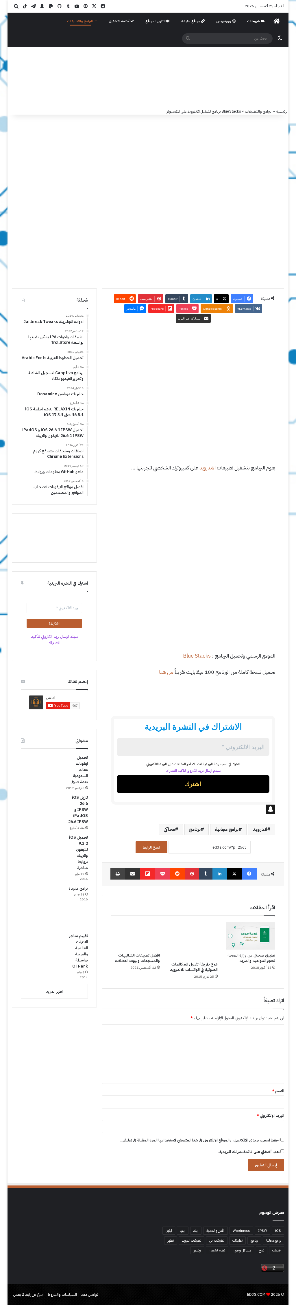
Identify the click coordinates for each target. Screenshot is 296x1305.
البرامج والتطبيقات (80, 21)
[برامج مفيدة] (42, 907)
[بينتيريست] (192, 874)
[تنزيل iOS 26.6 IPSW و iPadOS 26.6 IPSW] (42, 806)
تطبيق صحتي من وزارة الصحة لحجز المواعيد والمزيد (251, 958)
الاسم (278, 1091)
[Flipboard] (147, 874)
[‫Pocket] (162, 874)
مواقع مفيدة (191, 21)
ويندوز (197, 1250)
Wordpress (241, 1230)
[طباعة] (117, 874)
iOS (278, 1230)
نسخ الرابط (151, 847)
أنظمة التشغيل (119, 21)
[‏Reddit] (177, 874)
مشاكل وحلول (242, 1250)
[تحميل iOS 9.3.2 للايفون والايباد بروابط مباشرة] (42, 856)
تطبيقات (237, 1240)
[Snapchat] (193, 809)
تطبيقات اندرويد (191, 1240)
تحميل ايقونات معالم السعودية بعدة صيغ (79, 770)
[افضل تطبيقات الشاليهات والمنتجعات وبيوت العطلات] (135, 936)
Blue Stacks (197, 656)
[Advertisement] (193, 404)
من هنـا (166, 672)
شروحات (254, 21)
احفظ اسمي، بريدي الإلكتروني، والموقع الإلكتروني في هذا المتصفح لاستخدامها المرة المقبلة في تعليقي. (200, 1140)
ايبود (182, 1230)
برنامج (195, 829)
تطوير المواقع (155, 21)
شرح (261, 1250)
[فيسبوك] (249, 874)
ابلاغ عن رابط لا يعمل (28, 1294)
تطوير (170, 1240)
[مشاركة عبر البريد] (132, 874)
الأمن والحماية (215, 1230)
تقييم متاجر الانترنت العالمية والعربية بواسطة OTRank (78, 951)
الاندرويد (207, 467)
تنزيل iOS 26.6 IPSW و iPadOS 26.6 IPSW (78, 809)
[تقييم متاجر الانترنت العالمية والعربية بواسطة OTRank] (42, 954)
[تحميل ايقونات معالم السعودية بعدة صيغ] (42, 769)
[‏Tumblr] (205, 874)
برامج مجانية (226, 829)
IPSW (262, 1230)
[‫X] (234, 874)
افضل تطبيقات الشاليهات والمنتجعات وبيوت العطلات (137, 958)
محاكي (169, 829)
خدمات (276, 1250)
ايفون (169, 1230)
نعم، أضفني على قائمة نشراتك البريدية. (249, 1152)
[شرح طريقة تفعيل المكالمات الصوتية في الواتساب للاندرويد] (193, 940)
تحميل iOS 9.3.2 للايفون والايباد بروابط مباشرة (78, 852)
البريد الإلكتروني (270, 1115)
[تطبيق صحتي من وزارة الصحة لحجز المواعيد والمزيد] (250, 936)
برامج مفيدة (78, 888)
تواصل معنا (89, 1294)
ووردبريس (224, 21)
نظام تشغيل (217, 1250)
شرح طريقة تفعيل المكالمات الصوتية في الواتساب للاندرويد (194, 967)
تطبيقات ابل (216, 1240)
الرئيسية (282, 111)
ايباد (195, 1230)
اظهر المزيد (54, 991)
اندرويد (260, 829)
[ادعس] (154, 78)
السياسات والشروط (62, 1294)
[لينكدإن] (219, 874)
